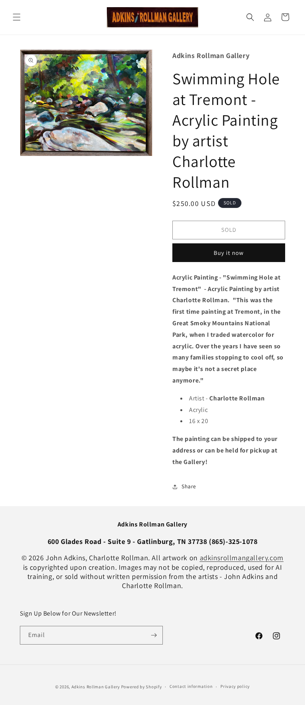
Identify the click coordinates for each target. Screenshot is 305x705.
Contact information (191, 686)
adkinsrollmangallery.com (242, 557)
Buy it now (229, 252)
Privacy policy (235, 686)
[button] (16, 17)
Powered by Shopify (141, 686)
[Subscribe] (153, 635)
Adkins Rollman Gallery (95, 686)
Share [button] (188, 486)
